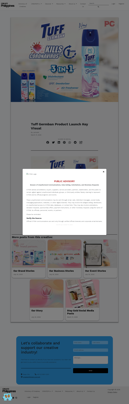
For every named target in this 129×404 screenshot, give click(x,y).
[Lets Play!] (7, 397)
